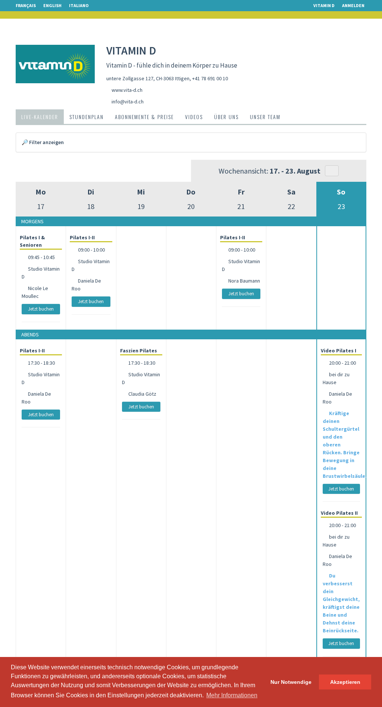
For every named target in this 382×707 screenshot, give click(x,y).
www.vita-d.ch (127, 90)
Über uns (226, 117)
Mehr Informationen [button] (231, 695)
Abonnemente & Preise (144, 117)
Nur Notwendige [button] (290, 682)
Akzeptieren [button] (345, 682)
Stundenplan (86, 117)
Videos (194, 117)
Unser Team (265, 117)
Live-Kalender (39, 117)
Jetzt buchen (41, 309)
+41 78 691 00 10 (210, 78)
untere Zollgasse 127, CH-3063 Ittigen (148, 78)
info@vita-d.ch (128, 101)
